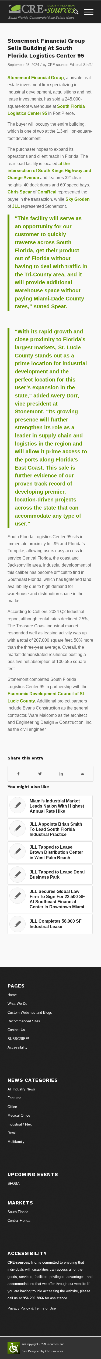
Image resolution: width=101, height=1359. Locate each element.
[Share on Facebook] (18, 773)
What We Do (17, 1004)
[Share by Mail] (82, 773)
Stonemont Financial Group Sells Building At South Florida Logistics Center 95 (46, 48)
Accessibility (17, 1047)
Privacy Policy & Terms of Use (32, 1308)
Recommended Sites (24, 1021)
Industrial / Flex (20, 1124)
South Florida (18, 1212)
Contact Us (16, 1030)
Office (12, 1107)
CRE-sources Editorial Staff (69, 65)
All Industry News (21, 1089)
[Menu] (86, 12)
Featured (14, 1098)
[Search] (73, 12)
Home (12, 995)
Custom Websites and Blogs (30, 1012)
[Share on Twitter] (39, 773)
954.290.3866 (33, 1298)
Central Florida (19, 1221)
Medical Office (19, 1115)
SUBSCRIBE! (18, 1039)
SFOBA (14, 1183)
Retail (12, 1133)
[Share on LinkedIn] (61, 773)
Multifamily (16, 1142)
